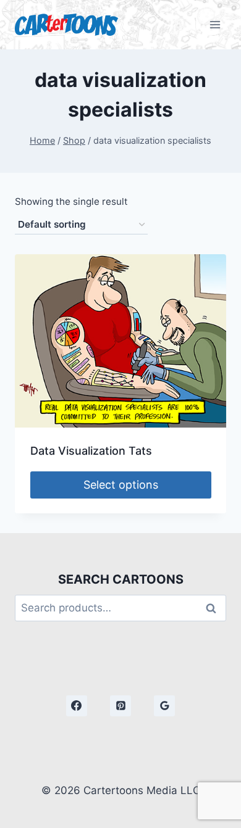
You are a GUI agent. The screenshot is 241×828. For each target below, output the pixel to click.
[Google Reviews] (164, 705)
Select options (120, 484)
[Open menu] (214, 24)
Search (214, 608)
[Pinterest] (120, 705)
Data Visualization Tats (91, 450)
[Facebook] (76, 705)
